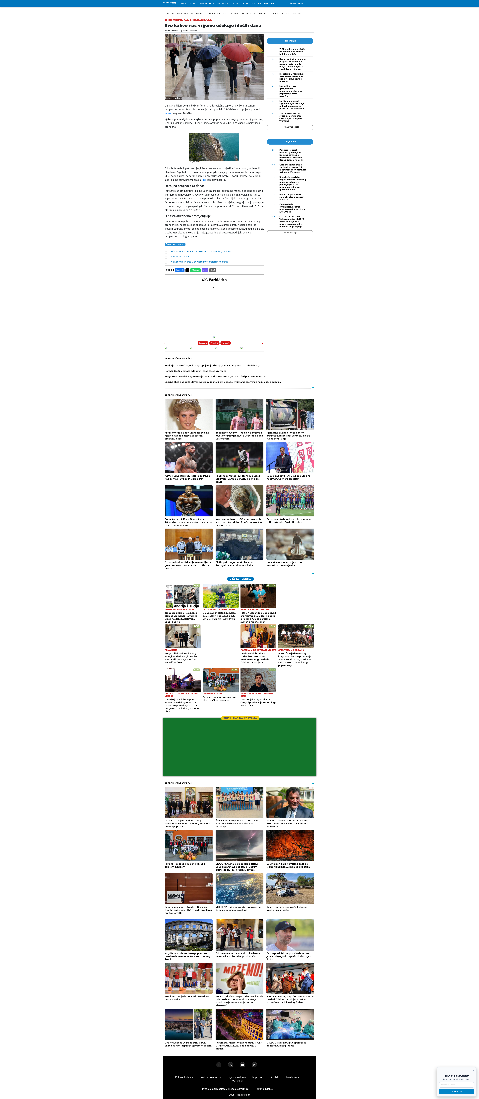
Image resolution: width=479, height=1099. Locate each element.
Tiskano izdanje (264, 1089)
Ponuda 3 (225, 343)
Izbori (274, 13)
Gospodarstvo (184, 13)
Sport (244, 3)
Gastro (170, 13)
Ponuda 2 (214, 343)
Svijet (234, 3)
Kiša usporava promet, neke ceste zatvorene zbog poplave (201, 251)
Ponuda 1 (203, 343)
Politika (284, 13)
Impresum (258, 1077)
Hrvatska (222, 3)
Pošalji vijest (293, 1077)
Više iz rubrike (240, 578)
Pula (183, 3)
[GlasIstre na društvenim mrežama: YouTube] (245, 1064)
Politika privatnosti (210, 1077)
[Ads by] (197, 163)
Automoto (201, 13)
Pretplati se (457, 1091)
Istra (192, 3)
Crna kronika (206, 3)
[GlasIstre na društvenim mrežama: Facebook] (221, 1064)
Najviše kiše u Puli (180, 257)
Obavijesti (263, 13)
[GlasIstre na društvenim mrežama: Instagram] (257, 1064)
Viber (205, 270)
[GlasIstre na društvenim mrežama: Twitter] (233, 1064)
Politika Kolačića (184, 1077)
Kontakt (275, 1077)
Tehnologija (247, 13)
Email (213, 270)
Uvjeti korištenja (237, 1077)
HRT (203, 180)
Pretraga (297, 3)
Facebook (179, 270)
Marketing (237, 1081)
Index (168, 113)
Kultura (256, 3)
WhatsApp (195, 270)
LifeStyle (269, 3)
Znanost (233, 13)
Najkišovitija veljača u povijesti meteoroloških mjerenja (199, 262)
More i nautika (217, 13)
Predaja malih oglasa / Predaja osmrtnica (225, 1089)
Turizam (296, 13)
